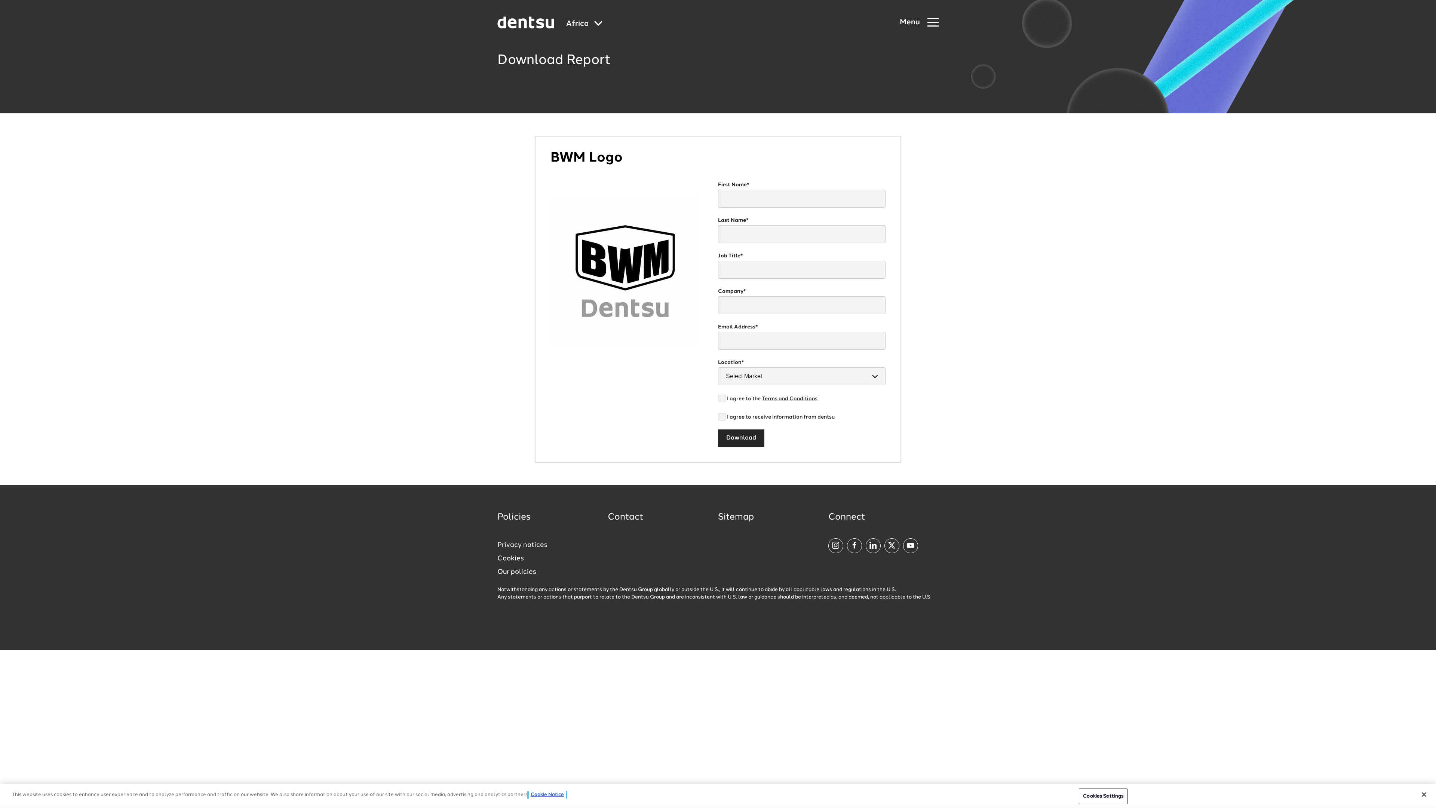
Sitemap (736, 517)
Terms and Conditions (789, 398)
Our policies (516, 572)
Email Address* (738, 327)
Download (741, 438)
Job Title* (730, 255)
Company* (732, 291)
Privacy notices (522, 545)
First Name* (733, 184)
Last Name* (733, 220)
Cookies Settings (1103, 796)
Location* (731, 362)
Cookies (510, 558)
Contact (626, 517)
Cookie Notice (547, 794)
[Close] (1424, 794)
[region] (718, 796)
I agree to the (772, 398)
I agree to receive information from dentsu (781, 417)
